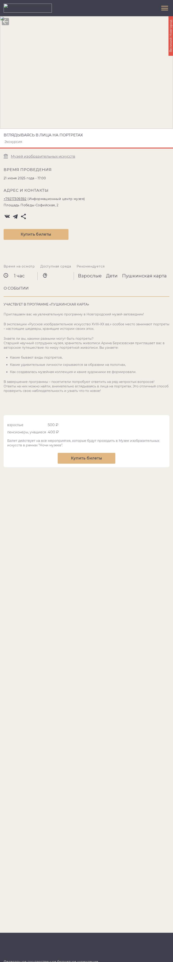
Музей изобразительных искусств (43, 156)
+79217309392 (15, 199)
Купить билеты (36, 234)
